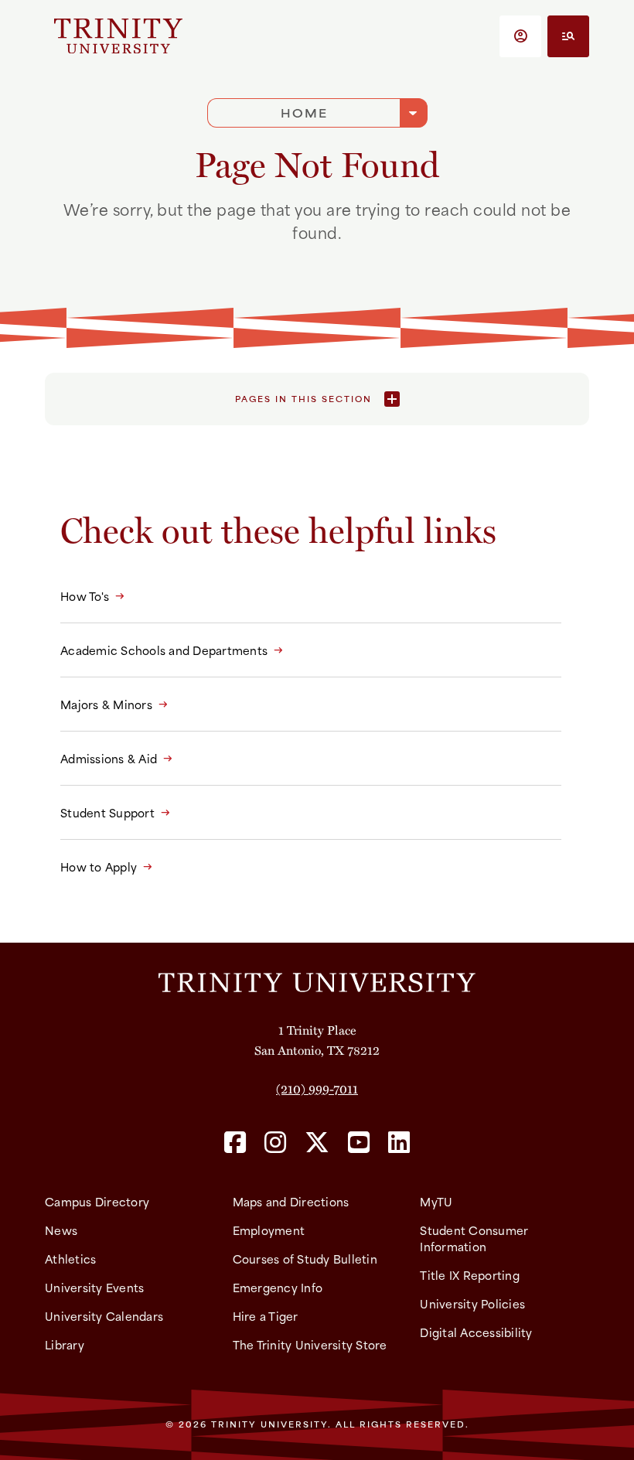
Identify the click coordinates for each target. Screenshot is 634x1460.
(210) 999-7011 (317, 1088)
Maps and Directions (291, 1201)
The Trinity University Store (310, 1344)
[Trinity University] (118, 36)
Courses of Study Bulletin (305, 1258)
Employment (269, 1230)
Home (304, 112)
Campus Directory (97, 1201)
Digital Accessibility (476, 1332)
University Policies (472, 1303)
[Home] (317, 981)
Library (64, 1344)
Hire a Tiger (265, 1316)
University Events (94, 1287)
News (61, 1230)
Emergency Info (278, 1287)
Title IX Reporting (470, 1275)
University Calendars (104, 1316)
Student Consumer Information (474, 1238)
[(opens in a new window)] (235, 1143)
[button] (520, 36)
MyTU (436, 1201)
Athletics (70, 1258)
